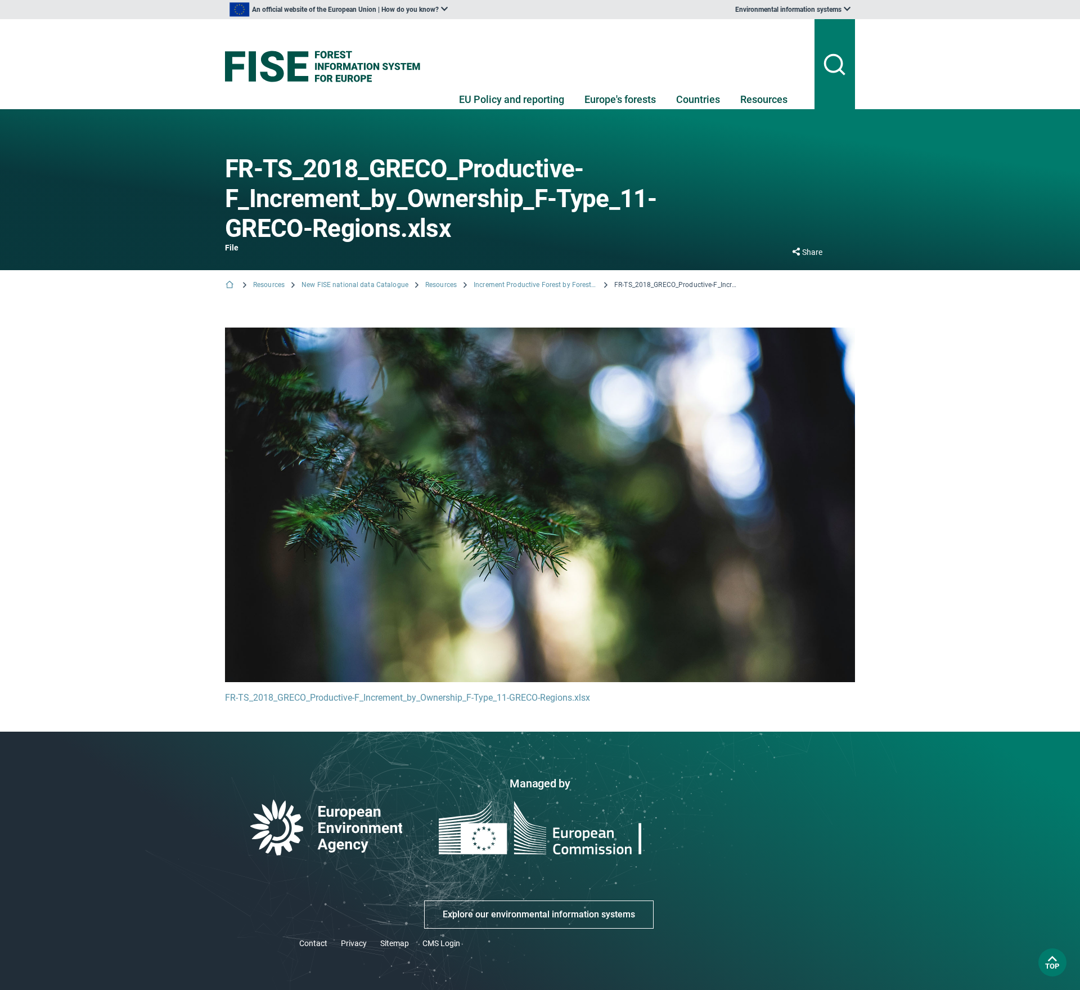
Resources (764, 99)
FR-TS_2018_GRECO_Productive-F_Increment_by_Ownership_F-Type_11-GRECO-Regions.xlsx (407, 697)
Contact (313, 943)
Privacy (354, 943)
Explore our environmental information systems (539, 914)
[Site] (327, 66)
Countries (698, 99)
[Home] (230, 286)
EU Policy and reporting (511, 99)
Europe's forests (620, 99)
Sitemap (394, 943)
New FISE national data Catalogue (355, 285)
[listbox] (338, 9)
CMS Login (441, 943)
